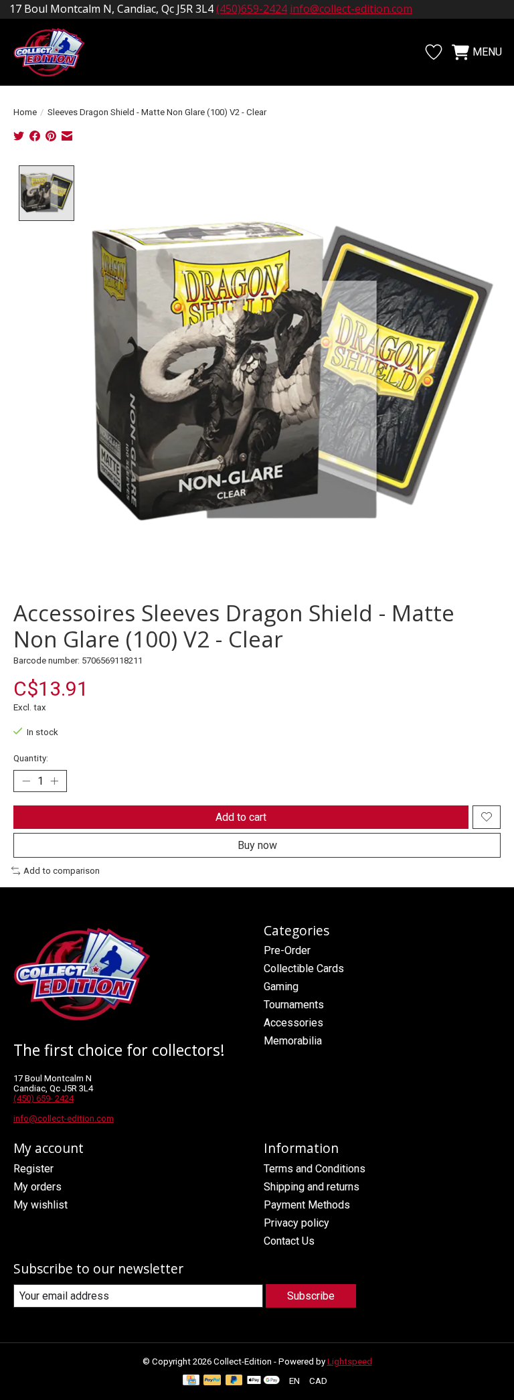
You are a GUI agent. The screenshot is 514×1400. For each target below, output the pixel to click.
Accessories (293, 1022)
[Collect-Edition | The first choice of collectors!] (56, 52)
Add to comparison (61, 871)
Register (33, 1168)
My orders (37, 1186)
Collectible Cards (304, 968)
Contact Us (289, 1241)
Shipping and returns (311, 1186)
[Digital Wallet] (263, 1381)
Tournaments (294, 1004)
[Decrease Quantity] (26, 780)
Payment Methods (307, 1204)
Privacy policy (296, 1223)
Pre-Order (287, 950)
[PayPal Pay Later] (234, 1381)
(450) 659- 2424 (43, 1098)
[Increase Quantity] (54, 780)
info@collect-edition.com (351, 8)
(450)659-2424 (251, 8)
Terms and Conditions (314, 1168)
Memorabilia (293, 1040)
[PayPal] (212, 1381)
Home (25, 112)
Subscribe (311, 1296)
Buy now (257, 845)
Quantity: (30, 758)
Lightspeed (349, 1361)
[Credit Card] (191, 1381)
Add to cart (241, 817)
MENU (487, 52)
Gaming (281, 986)
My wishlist (40, 1204)
